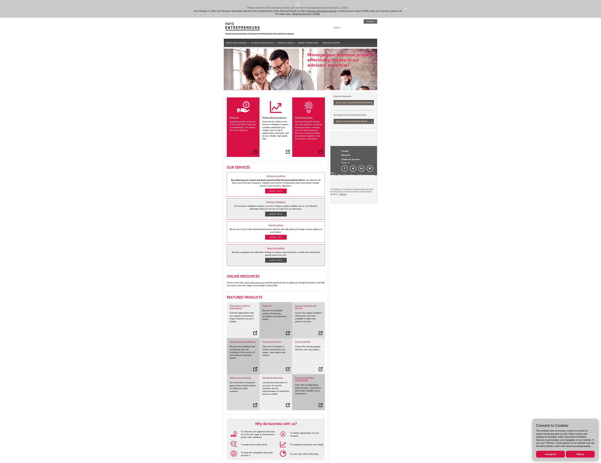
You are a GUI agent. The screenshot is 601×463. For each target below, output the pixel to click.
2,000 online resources (254, 282)
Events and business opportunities (304, 378)
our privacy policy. (582, 446)
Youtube (370, 168)
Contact (345, 151)
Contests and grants (271, 341)
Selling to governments (240, 377)
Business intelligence (262, 43)
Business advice (285, 43)
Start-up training (302, 341)
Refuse (580, 454)
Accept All (550, 454)
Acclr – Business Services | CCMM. (302, 14)
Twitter (353, 168)
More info (276, 191)
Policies (343, 194)
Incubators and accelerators (243, 341)
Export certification (308, 43)
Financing (234, 117)
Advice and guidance (236, 43)
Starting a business (304, 117)
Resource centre (331, 43)
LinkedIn (361, 168)
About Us (345, 155)
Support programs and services (305, 306)
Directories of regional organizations (240, 306)
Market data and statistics (274, 117)
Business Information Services (322, 11)
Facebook (344, 168)
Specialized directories (272, 377)
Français (370, 21)
